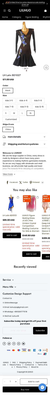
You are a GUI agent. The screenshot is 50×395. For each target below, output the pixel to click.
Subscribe (40, 330)
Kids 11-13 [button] (24, 106)
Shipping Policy (25, 362)
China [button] (8, 129)
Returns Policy (15, 365)
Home (5, 17)
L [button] (22, 113)
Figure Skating (32, 17)
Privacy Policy (22, 367)
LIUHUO (6, 362)
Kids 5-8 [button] (38, 100)
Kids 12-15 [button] (39, 106)
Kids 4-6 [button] (23, 100)
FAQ (14, 362)
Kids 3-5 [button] (9, 100)
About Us (34, 367)
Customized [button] (11, 119)
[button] (4, 10)
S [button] (5, 113)
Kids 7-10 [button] (9, 106)
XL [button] (31, 113)
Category (16, 17)
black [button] (7, 90)
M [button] (14, 113)
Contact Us (29, 365)
